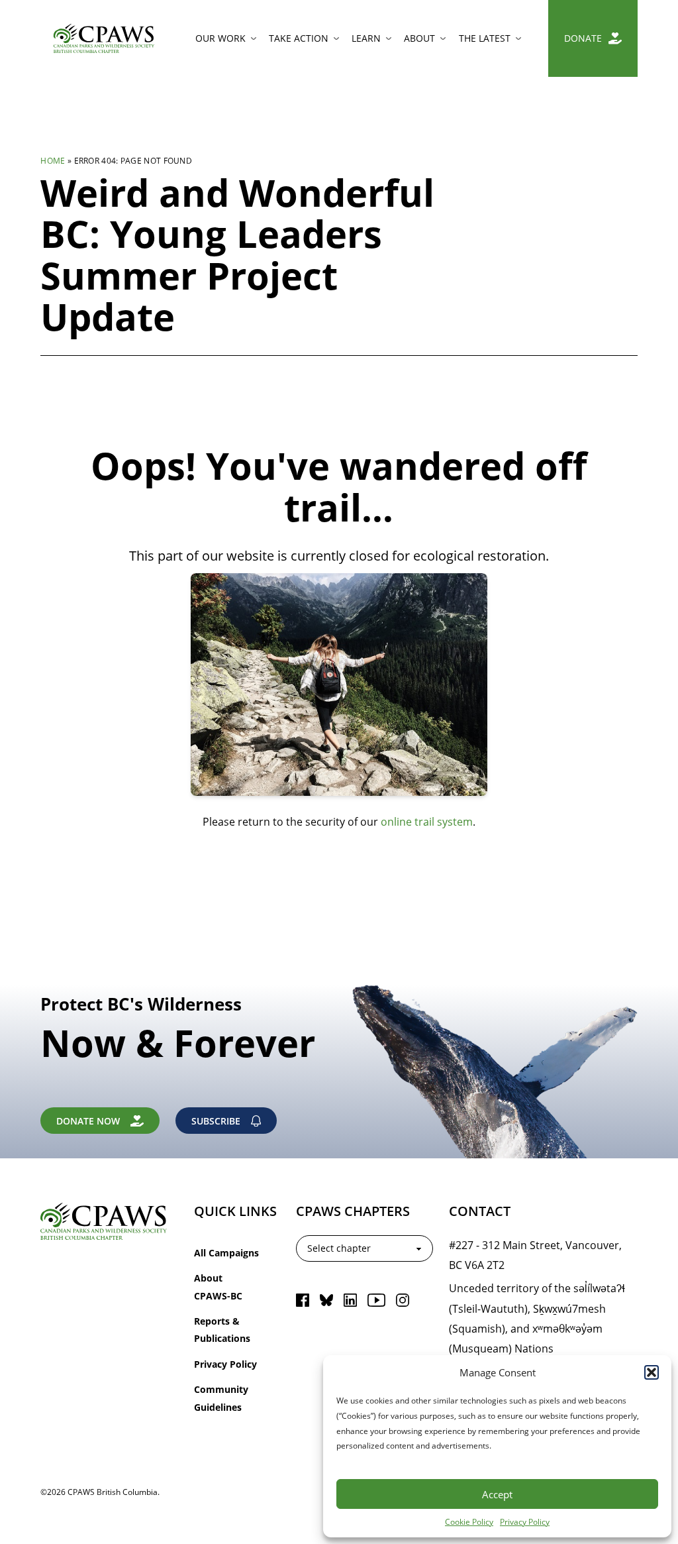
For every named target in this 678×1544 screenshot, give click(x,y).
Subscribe (215, 1121)
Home (52, 160)
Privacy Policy (525, 1521)
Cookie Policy (469, 1521)
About (419, 38)
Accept (497, 1494)
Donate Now (88, 1121)
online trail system (427, 821)
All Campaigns (226, 1252)
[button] (651, 1372)
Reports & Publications (222, 1330)
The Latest (484, 38)
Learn (366, 38)
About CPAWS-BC (218, 1286)
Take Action (298, 38)
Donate (583, 38)
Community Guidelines (221, 1398)
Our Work (220, 38)
